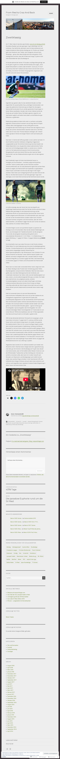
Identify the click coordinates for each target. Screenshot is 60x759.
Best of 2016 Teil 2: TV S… (31, 522)
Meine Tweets (10, 617)
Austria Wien (25, 547)
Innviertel (25, 553)
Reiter (19, 559)
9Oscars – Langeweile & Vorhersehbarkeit (18, 601)
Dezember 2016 (11, 696)
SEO (24, 559)
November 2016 (11, 698)
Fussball (24, 421)
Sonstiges (10, 651)
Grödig (15, 553)
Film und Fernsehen (12, 645)
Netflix (8, 559)
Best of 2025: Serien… (16, 518)
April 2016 (10, 711)
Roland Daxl (22, 423)
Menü (51, 13)
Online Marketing (12, 649)
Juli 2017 (9, 684)
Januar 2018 (10, 672)
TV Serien (35, 562)
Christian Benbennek (24, 550)
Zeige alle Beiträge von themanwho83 (30, 415)
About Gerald (9, 744)
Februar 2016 (11, 713)
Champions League (12, 550)
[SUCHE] (43, 577)
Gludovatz (9, 553)
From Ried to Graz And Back (20, 12)
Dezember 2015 (11, 717)
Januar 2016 (10, 715)
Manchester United (22, 556)
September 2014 (11, 729)
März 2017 (10, 690)
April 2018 (10, 667)
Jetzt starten (43, 1)
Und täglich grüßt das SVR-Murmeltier (17, 597)
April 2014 (10, 731)
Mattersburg (32, 556)
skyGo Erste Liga (28, 423)
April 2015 (10, 723)
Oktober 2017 (11, 678)
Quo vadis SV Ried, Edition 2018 (15, 599)
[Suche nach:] (24, 578)
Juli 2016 (9, 706)
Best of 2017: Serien (29, 525)
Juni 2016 (9, 708)
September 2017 (11, 680)
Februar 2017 (11, 692)
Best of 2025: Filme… (16, 529)
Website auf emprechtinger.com (16, 592)
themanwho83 (11, 421)
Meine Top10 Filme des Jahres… (32, 529)
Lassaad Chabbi (15, 423)
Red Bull (14, 559)
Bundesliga (34, 547)
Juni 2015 (9, 721)
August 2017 (10, 682)
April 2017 (10, 688)
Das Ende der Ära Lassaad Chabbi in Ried (18, 594)
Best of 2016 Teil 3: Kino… (31, 532)
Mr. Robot (40, 556)
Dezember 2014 (11, 727)
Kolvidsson (33, 553)
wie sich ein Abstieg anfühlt (37, 44)
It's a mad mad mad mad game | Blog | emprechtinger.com (27, 441)
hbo (20, 553)
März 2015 (10, 725)
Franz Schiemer (36, 550)
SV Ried (13, 424)
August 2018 (10, 665)
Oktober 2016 (11, 700)
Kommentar (40, 470)
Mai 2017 (9, 686)
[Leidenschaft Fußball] (7, 749)
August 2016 (10, 704)
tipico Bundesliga (19, 424)
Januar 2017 (10, 694)
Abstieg (29, 421)
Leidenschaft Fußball (11, 740)
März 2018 (10, 669)
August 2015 (10, 719)
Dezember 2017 (11, 674)
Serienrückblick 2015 (30, 518)
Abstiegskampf (34, 421)
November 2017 (11, 676)
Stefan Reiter (36, 423)
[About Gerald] (10, 749)
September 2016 (11, 702)
